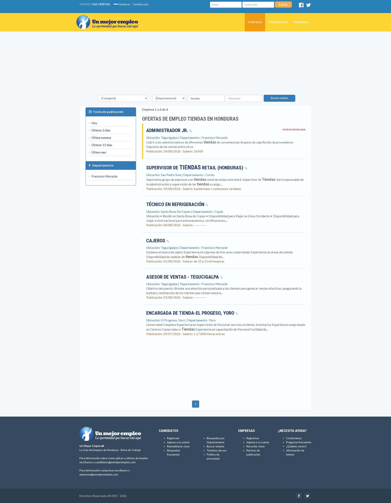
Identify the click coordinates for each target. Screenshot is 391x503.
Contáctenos (294, 438)
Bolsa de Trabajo (131, 450)
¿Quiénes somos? (296, 446)
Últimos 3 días (100, 130)
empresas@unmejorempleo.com (98, 474)
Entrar (283, 4)
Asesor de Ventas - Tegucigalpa (183, 277)
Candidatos (278, 22)
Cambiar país (140, 4)
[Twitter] (308, 6)
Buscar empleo (279, 98)
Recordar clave (255, 446)
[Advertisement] (195, 64)
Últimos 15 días (101, 145)
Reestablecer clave (178, 446)
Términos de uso (216, 450)
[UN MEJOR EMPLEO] (108, 18)
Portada (255, 22)
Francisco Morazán (104, 176)
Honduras (124, 4)
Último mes (98, 152)
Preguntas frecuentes (298, 442)
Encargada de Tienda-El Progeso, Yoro (190, 313)
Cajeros (156, 241)
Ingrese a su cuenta (257, 442)
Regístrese (252, 438)
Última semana (101, 137)
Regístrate (173, 438)
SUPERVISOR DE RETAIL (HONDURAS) (195, 168)
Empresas (301, 22)
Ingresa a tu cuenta (178, 442)
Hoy (94, 123)
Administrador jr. (167, 130)
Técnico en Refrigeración (175, 204)
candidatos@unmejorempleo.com (115, 462)
